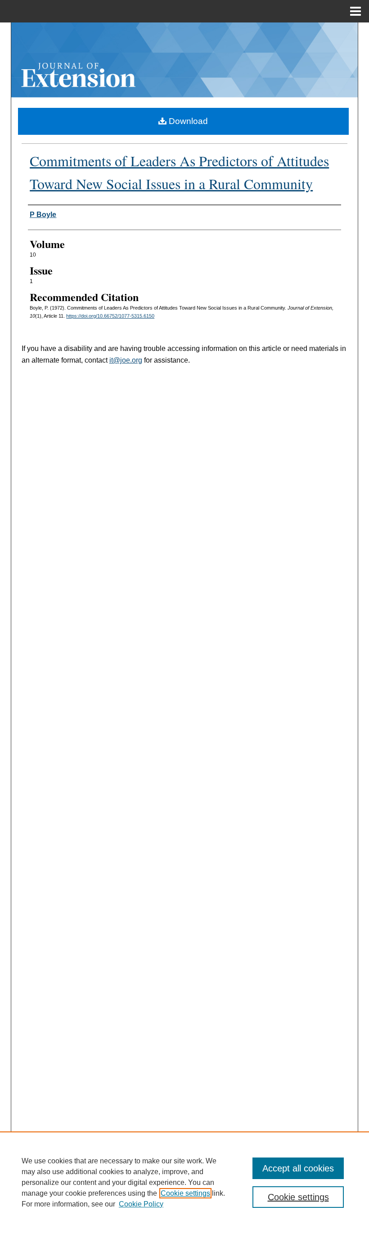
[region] (184, 1182)
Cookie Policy (141, 1204)
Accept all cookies (298, 1168)
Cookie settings (185, 1193)
